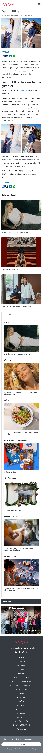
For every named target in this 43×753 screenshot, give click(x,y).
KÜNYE (5, 739)
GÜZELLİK (21, 662)
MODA (24, 90)
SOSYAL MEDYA (21, 721)
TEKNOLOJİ (21, 705)
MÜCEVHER (21, 666)
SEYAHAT (21, 673)
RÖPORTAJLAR (21, 709)
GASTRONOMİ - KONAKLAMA (21, 685)
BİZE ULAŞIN (21, 744)
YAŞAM (21, 693)
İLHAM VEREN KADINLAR (21, 681)
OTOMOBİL (21, 713)
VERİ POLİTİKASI (16, 739)
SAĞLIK (21, 701)
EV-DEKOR (22, 669)
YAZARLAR (21, 729)
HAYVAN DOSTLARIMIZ (21, 725)
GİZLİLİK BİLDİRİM (29, 739)
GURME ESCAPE (21, 689)
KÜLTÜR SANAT (22, 697)
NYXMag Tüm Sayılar (22, 677)
